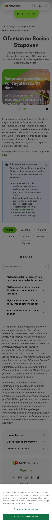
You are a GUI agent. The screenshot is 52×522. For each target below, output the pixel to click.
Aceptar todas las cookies (26, 517)
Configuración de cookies (26, 509)
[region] (26, 503)
